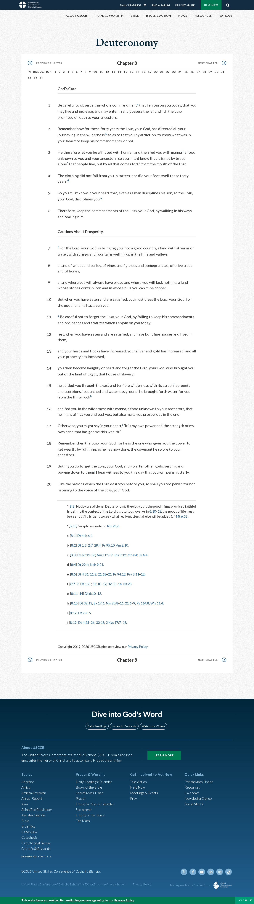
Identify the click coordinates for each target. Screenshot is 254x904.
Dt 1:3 (81, 545)
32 (29, 77)
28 (204, 71)
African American (33, 793)
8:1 (73, 536)
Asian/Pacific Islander (36, 809)
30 (216, 71)
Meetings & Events (144, 793)
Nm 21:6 (113, 526)
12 (107, 71)
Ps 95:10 (108, 545)
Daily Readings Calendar (146, 5)
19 (150, 71)
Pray (133, 798)
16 (131, 71)
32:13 (112, 584)
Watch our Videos (153, 726)
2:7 (90, 545)
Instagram (219, 872)
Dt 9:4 (82, 613)
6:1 (90, 536)
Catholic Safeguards (35, 848)
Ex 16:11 (83, 555)
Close (243, 900)
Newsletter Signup (198, 798)
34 (41, 77)
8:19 (73, 622)
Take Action (138, 782)
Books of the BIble (89, 787)
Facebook (192, 872)
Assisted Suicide (33, 815)
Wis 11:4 (156, 603)
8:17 (73, 613)
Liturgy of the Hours (90, 815)
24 (180, 71)
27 (198, 71)
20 (156, 71)
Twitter (184, 872)
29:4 (97, 545)
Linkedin (210, 872)
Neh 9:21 (96, 565)
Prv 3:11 (133, 574)
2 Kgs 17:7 (113, 622)
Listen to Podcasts (124, 726)
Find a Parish (161, 5)
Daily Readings (130, 5)
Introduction (40, 71)
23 (174, 71)
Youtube (201, 872)
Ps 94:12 (119, 574)
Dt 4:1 (81, 536)
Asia (24, 804)
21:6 (128, 603)
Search (227, 4)
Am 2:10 (122, 545)
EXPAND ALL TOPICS (34, 856)
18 (143, 71)
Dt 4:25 (83, 622)
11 (101, 71)
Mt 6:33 (181, 516)
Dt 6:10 (90, 593)
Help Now (211, 5)
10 (95, 71)
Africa (25, 787)
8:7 (72, 584)
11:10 (97, 584)
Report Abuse (185, 5)
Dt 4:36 (82, 574)
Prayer (81, 798)
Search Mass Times (89, 793)
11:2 (93, 574)
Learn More (164, 755)
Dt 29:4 (82, 565)
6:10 (152, 511)
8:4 (73, 565)
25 (186, 71)
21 (162, 71)
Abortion (27, 782)
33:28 (127, 584)
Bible (25, 821)
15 (125, 71)
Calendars (192, 793)
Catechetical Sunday (36, 843)
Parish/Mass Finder (199, 782)
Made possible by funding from (190, 885)
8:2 (73, 545)
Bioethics (28, 826)
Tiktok (228, 872)
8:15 (73, 526)
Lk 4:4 (143, 555)
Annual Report (31, 798)
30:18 (100, 622)
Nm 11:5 (103, 555)
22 (168, 71)
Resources (192, 787)
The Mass (83, 821)
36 (93, 555)
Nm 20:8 (112, 603)
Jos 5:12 (120, 555)
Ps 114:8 (142, 603)
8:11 (74, 593)
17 (137, 71)
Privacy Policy (138, 647)
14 (119, 71)
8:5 (73, 574)
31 (222, 71)
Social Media (194, 804)
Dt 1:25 (85, 584)
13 (113, 71)
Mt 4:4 (132, 555)
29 (210, 71)
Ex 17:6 (99, 603)
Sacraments (84, 809)
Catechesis (29, 837)
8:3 (72, 506)
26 (192, 71)
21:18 (102, 574)
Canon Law (29, 832)
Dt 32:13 (85, 603)
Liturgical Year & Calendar (95, 804)
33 (35, 77)
